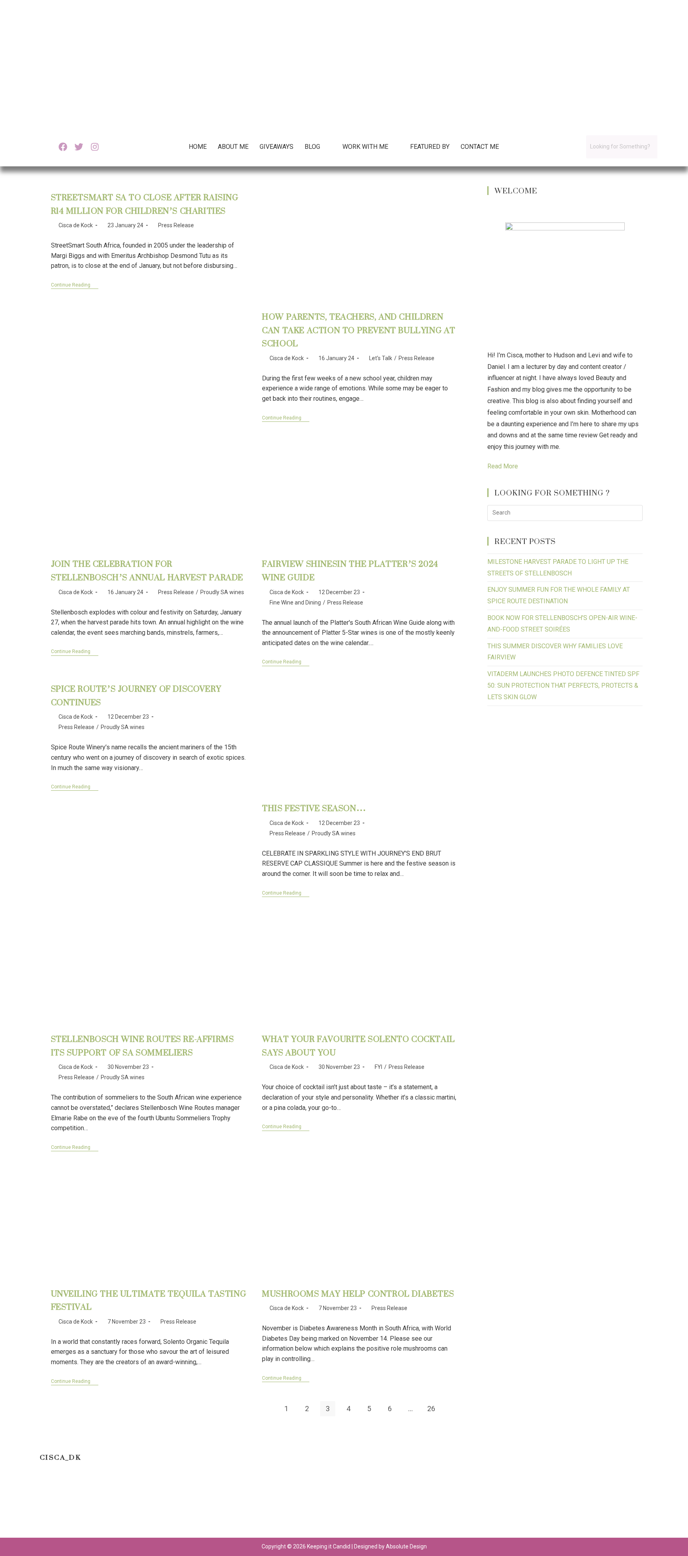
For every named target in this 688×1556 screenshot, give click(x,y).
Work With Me (365, 146)
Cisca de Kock (76, 225)
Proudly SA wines (222, 592)
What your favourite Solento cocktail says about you (358, 1045)
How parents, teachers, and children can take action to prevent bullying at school (358, 330)
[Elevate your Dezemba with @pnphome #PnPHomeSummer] (387, 1506)
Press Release (176, 225)
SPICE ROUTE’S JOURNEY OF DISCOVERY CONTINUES (136, 695)
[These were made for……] (560, 1506)
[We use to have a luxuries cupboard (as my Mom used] (473, 1506)
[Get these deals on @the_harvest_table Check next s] (214, 1506)
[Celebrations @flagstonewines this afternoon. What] (127, 1506)
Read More (502, 466)
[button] (318, 147)
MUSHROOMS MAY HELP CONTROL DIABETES (358, 1293)
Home (198, 146)
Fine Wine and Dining (295, 602)
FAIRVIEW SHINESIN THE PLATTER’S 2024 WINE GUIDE (350, 570)
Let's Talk (380, 358)
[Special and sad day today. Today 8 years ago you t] (41, 1506)
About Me (233, 146)
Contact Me (480, 146)
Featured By (430, 146)
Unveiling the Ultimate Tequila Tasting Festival (148, 1300)
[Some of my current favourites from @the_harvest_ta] (647, 1506)
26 (431, 1408)
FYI (378, 1067)
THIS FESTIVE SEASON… (314, 808)
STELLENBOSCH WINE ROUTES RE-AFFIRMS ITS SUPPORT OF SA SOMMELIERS (142, 1045)
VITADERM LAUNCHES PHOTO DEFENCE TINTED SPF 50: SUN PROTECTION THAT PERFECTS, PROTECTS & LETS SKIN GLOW (563, 685)
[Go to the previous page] (266, 1409)
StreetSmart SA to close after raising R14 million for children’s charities (144, 204)
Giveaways (276, 146)
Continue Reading (74, 285)
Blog (312, 146)
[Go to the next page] (452, 1409)
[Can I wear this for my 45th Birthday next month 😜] (301, 1506)
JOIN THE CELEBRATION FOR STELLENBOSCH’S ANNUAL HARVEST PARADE (147, 570)
